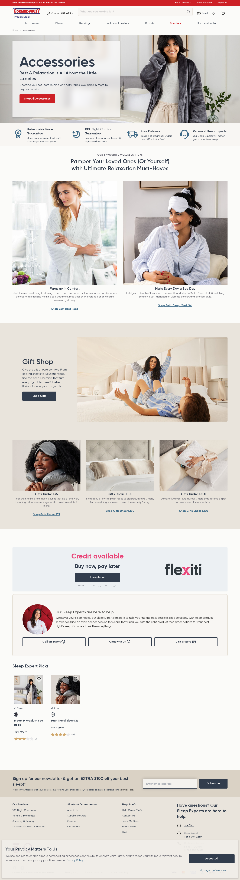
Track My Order (130, 821)
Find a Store (129, 826)
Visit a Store (183, 641)
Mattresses (32, 23)
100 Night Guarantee (24, 810)
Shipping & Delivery (23, 821)
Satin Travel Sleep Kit (64, 720)
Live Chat (189, 825)
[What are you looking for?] (188, 12)
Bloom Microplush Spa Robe (28, 722)
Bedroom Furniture (117, 23)
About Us (72, 810)
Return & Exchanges (23, 816)
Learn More (97, 577)
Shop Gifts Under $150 (120, 511)
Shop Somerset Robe (64, 309)
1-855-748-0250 (193, 837)
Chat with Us (117, 641)
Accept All (211, 858)
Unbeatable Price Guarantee (28, 826)
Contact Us (128, 816)
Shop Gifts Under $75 (46, 514)
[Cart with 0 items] (223, 13)
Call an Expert (52, 641)
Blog (124, 832)
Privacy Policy (127, 790)
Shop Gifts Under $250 (193, 511)
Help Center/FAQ (132, 810)
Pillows (59, 23)
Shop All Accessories (37, 98)
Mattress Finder (206, 23)
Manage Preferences (212, 870)
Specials (175, 23)
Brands (149, 23)
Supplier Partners (76, 816)
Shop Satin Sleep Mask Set (175, 305)
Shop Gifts (39, 396)
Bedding (84, 23)
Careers (71, 821)
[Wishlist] (213, 13)
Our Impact (73, 826)
